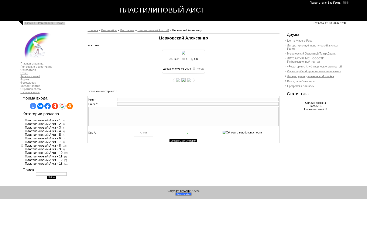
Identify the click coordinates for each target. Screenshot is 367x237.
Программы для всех (300, 86)
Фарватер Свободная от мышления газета (314, 71)
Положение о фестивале (36, 66)
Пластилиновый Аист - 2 (43, 124)
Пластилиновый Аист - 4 (43, 131)
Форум (24, 79)
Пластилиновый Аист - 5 (43, 134)
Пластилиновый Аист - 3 (43, 127)
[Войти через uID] (33, 106)
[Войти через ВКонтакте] (40, 106)
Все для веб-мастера (301, 81)
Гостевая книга (30, 92)
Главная (30, 23)
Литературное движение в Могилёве (310, 76)
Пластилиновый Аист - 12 (43, 160)
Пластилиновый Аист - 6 (43, 138)
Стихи (24, 73)
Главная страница (31, 63)
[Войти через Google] (62, 106)
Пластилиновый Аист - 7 (43, 142)
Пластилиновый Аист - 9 (43, 149)
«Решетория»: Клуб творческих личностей (314, 66)
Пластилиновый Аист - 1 (43, 120)
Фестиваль (127, 30)
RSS (346, 2)
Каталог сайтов (30, 85)
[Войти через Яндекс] (55, 106)
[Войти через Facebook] (47, 106)
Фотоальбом (28, 82)
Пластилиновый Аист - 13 (43, 163)
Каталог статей (30, 76)
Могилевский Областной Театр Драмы (311, 53)
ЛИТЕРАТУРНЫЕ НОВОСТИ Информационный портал (305, 60)
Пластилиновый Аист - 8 (43, 145)
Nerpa (200, 68)
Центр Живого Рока (299, 40)
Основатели (28, 70)
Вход (60, 23)
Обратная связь (30, 89)
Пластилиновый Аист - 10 (43, 152)
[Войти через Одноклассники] (69, 106)
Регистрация (46, 23)
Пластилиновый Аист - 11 (43, 156)
